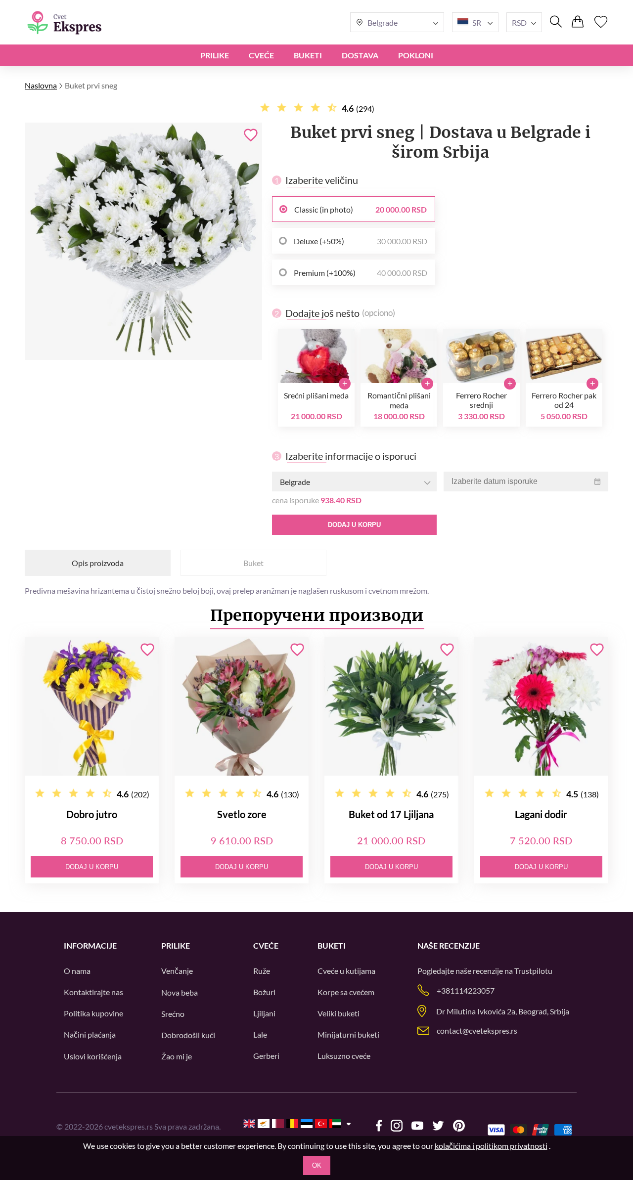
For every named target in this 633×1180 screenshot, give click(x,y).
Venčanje (177, 970)
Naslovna (41, 85)
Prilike (214, 55)
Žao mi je (176, 1056)
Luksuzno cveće (343, 1055)
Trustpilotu (533, 970)
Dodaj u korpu (354, 524)
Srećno (172, 1013)
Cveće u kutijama (346, 970)
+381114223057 (466, 990)
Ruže (261, 970)
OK (316, 1165)
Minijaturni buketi (348, 1034)
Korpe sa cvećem (345, 992)
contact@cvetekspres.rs (477, 1030)
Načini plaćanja (90, 1034)
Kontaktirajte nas (93, 992)
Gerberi (266, 1055)
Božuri (264, 992)
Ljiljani (264, 1013)
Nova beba (179, 992)
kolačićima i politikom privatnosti (491, 1145)
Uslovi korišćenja (93, 1056)
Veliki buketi (338, 1013)
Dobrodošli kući (188, 1035)
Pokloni (415, 55)
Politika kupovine (93, 1013)
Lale (260, 1034)
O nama (77, 970)
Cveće (261, 55)
